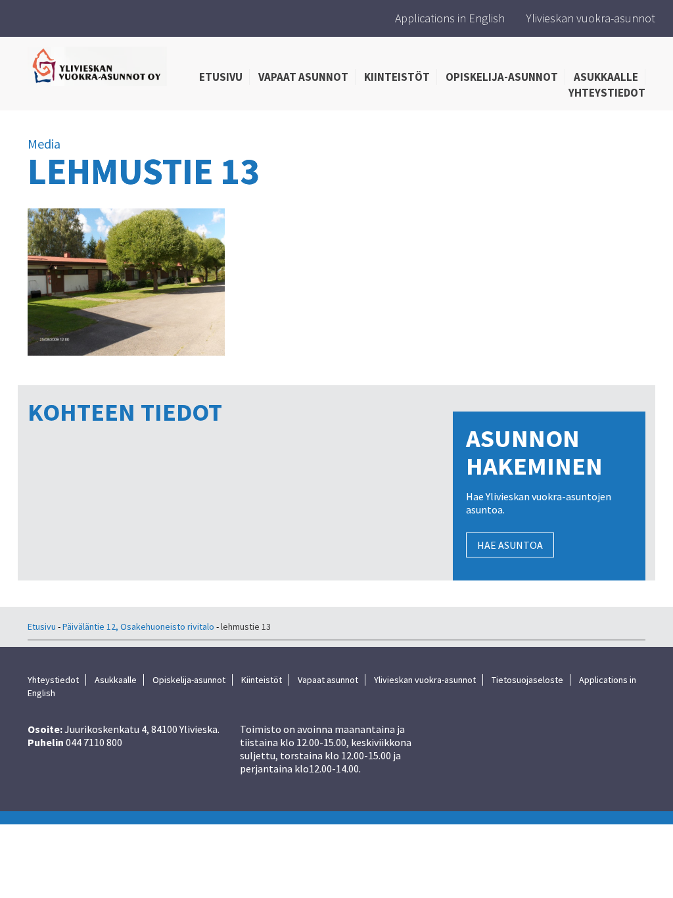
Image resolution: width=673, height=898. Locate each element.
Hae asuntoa (510, 545)
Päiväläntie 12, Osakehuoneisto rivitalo (138, 626)
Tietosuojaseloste (527, 680)
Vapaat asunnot (303, 77)
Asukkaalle (606, 77)
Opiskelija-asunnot (502, 77)
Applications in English (450, 18)
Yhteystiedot (607, 92)
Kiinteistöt (397, 77)
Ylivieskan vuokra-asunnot (590, 18)
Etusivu (221, 77)
